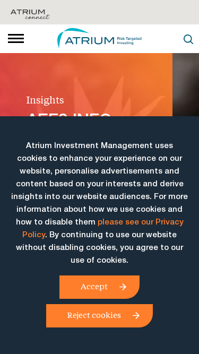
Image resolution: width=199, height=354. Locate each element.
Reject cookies (94, 314)
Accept (94, 286)
